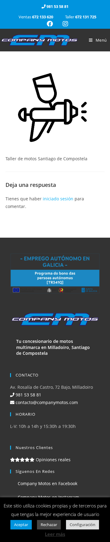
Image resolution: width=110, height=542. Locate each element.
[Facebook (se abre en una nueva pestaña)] (50, 24)
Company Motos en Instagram (47, 497)
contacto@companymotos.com (46, 402)
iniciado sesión (58, 199)
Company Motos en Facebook (46, 483)
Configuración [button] (82, 524)
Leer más (55, 534)
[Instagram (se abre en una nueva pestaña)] (63, 24)
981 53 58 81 (27, 395)
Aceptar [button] (21, 524)
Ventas (36, 17)
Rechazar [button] (49, 524)
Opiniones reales (53, 459)
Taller (80, 17)
